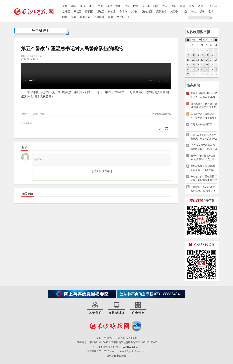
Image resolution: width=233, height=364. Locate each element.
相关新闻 (27, 194)
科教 (109, 6)
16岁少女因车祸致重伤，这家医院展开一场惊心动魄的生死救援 (204, 147)
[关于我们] (95, 308)
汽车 (165, 6)
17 (188, 64)
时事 (135, 6)
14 (207, 60)
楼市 (156, 6)
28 (207, 69)
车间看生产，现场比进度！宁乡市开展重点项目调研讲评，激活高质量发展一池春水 (204, 116)
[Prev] (188, 40)
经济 (91, 6)
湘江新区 (147, 11)
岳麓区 (66, 11)
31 (188, 74)
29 (211, 69)
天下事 (146, 6)
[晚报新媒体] (116, 308)
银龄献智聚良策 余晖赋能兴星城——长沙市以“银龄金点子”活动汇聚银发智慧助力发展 (203, 168)
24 (188, 69)
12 (197, 60)
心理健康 (99, 17)
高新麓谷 (161, 11)
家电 (193, 11)
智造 (191, 6)
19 (197, 64)
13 (202, 60)
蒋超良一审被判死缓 (201, 124)
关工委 (174, 11)
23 (216, 64)
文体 (118, 6)
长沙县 (112, 11)
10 (188, 60)
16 (216, 60)
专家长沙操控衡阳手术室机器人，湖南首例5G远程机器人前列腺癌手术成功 (204, 95)
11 (193, 60)
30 (216, 69)
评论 (126, 6)
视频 (73, 17)
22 (211, 64)
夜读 (210, 11)
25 (193, 69)
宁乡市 (123, 11)
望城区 (100, 11)
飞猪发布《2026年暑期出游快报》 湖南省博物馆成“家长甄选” (203, 188)
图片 (64, 17)
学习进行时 (41, 30)
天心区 (213, 6)
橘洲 (202, 11)
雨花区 (89, 11)
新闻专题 (85, 17)
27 (202, 69)
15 (211, 60)
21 (207, 64)
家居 (110, 17)
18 (193, 64)
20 (202, 64)
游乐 (173, 6)
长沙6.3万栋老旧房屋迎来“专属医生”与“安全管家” (203, 157)
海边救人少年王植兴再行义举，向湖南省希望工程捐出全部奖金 (204, 178)
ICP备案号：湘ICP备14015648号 (93, 342)
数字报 (121, 17)
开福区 (77, 11)
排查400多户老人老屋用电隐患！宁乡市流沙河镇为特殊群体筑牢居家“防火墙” (204, 136)
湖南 (73, 6)
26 (197, 69)
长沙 (82, 6)
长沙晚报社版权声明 (161, 113)
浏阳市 (135, 11)
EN (130, 17)
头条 (64, 6)
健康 (182, 6)
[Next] (216, 40)
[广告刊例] (138, 308)
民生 (100, 6)
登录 (96, 171)
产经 (184, 11)
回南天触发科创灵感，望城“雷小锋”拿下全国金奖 (204, 105)
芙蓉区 (202, 6)
